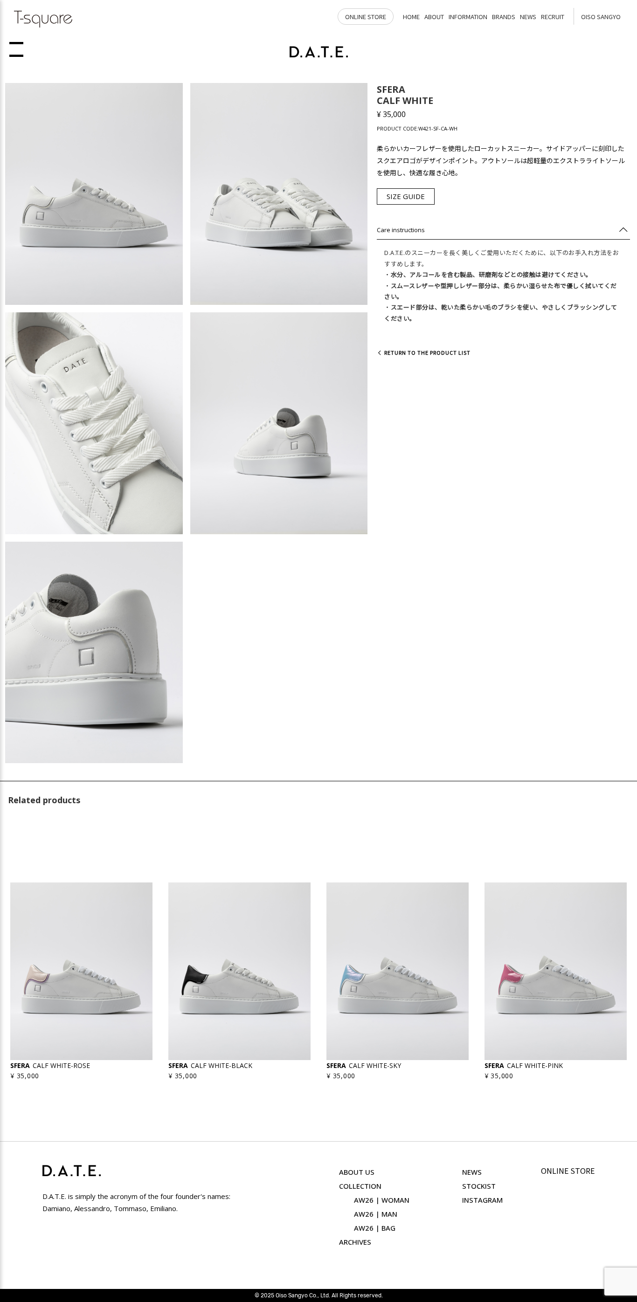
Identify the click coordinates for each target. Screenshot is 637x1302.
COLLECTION (360, 1186)
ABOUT (434, 16)
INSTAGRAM (482, 1200)
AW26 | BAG (374, 1228)
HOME (411, 16)
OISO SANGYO (601, 16)
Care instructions (401, 230)
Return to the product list (426, 352)
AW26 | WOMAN (381, 1200)
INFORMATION (468, 16)
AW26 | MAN (375, 1214)
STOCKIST (479, 1186)
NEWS (528, 16)
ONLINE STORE (365, 16)
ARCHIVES (355, 1242)
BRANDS (503, 16)
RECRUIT (552, 16)
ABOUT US (356, 1172)
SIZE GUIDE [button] (406, 196)
